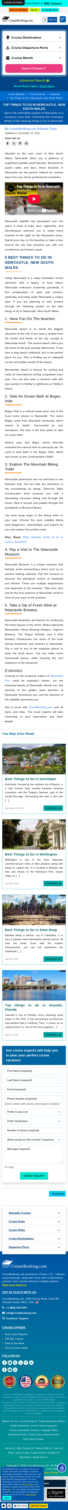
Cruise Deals (17, 1221)
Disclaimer (57, 1193)
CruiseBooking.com (41, 707)
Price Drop (22, 1506)
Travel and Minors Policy (51, 1421)
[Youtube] (10, 1362)
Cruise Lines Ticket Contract (43, 1434)
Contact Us (53, 1453)
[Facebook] (4, 1362)
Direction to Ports (17, 1434)
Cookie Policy (38, 1453)
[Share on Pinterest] (20, 143)
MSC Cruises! (53, 3)
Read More (52, 808)
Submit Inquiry (34, 1175)
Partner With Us (44, 1448)
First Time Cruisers (33, 1439)
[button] (34, 37)
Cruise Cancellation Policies (24, 1430)
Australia (55, 94)
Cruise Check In (28, 1421)
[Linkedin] (31, 1362)
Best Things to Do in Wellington (31, 854)
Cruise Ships (17, 1230)
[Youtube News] (10, 1369)
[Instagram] (15, 1362)
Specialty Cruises (20, 1212)
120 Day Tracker (14, 1338)
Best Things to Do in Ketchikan (30, 779)
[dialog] (13, 2)
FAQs (11, 1453)
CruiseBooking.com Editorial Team (33, 128)
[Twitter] (20, 1362)
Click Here (47, 86)
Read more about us (14, 1285)
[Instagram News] (15, 1369)
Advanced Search (32, 80)
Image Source (40, 1457)
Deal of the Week (18, 10)
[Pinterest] (26, 1362)
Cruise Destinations (21, 1238)
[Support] (9, 1505)
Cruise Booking (16, 94)
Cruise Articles (37, 94)
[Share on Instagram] (26, 143)
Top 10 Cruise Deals (16, 1348)
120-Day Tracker (38, 1506)
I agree (7, 1498)
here (9, 1489)
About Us (10, 1448)
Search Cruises (32, 68)
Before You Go (10, 1421)
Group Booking (50, 10)
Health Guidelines (20, 1425)
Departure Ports (19, 1247)
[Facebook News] (4, 1369)
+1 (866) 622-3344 (16, 1307)
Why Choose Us (25, 1448)
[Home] (3, 1505)
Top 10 (33, 10)
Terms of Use (22, 1453)
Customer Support (16, 1318)
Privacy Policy (49, 1472)
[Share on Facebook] (7, 143)
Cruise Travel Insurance (44, 1425)
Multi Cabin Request (16, 1334)
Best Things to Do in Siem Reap (31, 930)
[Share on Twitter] (14, 143)
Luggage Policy (49, 1430)
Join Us (58, 1448)
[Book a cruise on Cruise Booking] (17, 19)
